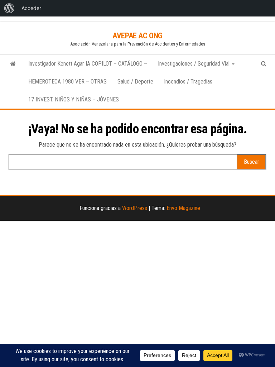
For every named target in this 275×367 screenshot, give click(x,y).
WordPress (134, 208)
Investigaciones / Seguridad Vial (194, 63)
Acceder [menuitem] (31, 8)
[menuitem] (9, 8)
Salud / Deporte (135, 81)
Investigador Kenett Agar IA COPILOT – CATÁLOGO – (87, 63)
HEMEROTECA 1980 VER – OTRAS (67, 81)
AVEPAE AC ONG (137, 35)
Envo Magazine (183, 208)
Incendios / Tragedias (188, 81)
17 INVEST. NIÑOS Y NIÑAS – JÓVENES (73, 99)
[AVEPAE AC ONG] (13, 64)
